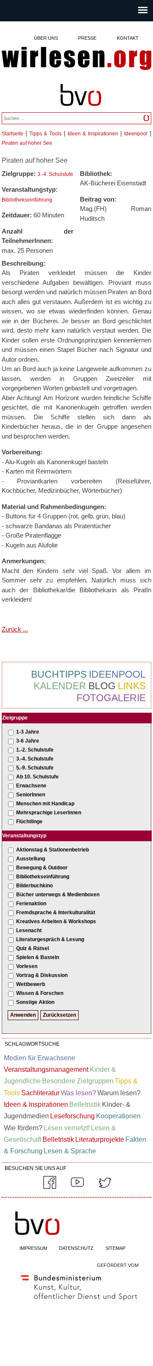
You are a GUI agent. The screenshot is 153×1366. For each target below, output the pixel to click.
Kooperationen (118, 1116)
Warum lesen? (119, 1093)
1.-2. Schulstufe (35, 750)
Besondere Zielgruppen (77, 1081)
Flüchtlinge (29, 822)
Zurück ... (15, 629)
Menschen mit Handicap (45, 804)
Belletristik (85, 1104)
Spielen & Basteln (37, 957)
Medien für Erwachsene (39, 1058)
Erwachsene (31, 786)
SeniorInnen (30, 795)
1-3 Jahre (27, 732)
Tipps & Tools (45, 134)
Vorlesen (26, 966)
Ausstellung (30, 859)
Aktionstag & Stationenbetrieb (52, 850)
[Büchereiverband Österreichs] (81, 110)
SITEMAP (115, 1248)
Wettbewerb (30, 984)
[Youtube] (77, 1187)
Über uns (46, 38)
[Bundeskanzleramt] (79, 1302)
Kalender (60, 685)
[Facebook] (49, 1187)
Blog (102, 685)
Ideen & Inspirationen (93, 134)
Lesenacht (29, 930)
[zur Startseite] (77, 59)
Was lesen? (78, 1093)
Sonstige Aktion (35, 1002)
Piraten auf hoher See (27, 143)
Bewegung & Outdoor (42, 868)
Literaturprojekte (99, 1139)
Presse (87, 38)
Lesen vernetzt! (67, 1128)
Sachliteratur (40, 1093)
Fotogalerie (111, 697)
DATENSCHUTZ (76, 1248)
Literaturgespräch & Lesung (50, 939)
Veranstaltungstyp (24, 836)
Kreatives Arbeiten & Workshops (56, 921)
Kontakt (128, 38)
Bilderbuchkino (34, 886)
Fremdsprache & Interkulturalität (55, 913)
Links (132, 685)
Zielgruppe (15, 718)
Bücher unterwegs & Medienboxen (57, 895)
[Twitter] (105, 1187)
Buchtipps (59, 674)
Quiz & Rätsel (32, 948)
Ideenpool (135, 134)
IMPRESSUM (33, 1248)
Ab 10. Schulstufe (37, 777)
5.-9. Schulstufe (35, 768)
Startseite (12, 134)
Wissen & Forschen (39, 993)
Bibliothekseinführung (27, 200)
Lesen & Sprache (70, 1151)
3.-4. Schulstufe (55, 174)
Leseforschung (72, 1116)
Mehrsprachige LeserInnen (48, 813)
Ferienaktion (31, 904)
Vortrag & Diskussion (42, 975)
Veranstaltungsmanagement (46, 1069)
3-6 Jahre (27, 741)
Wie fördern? (23, 1128)
